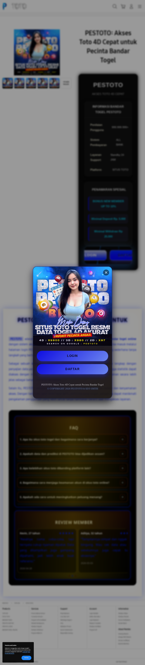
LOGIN (72, 355)
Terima (26, 658)
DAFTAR (72, 369)
